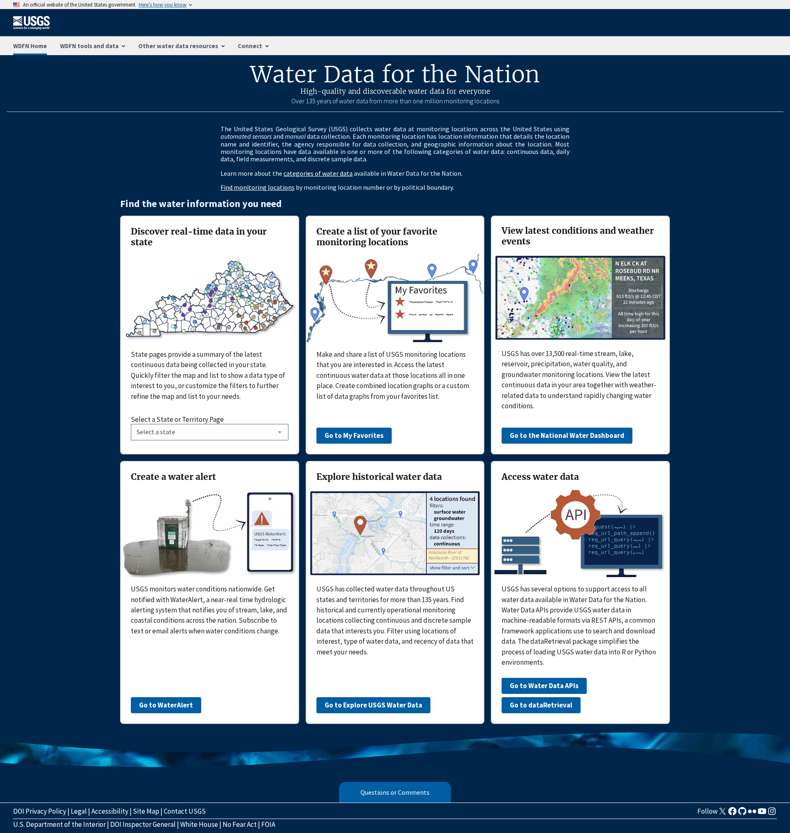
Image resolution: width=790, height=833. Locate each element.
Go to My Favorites (354, 435)
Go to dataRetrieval (541, 705)
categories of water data (318, 173)
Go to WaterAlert (166, 705)
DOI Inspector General (143, 824)
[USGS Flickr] (752, 813)
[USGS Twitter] (722, 813)
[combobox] (209, 432)
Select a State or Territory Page (177, 419)
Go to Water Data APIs (544, 685)
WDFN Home (30, 46)
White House (199, 824)
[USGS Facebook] (732, 813)
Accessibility (109, 811)
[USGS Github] (742, 813)
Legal (79, 811)
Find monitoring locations (258, 187)
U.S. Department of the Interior (59, 824)
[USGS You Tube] (762, 813)
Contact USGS (185, 811)
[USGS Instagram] (772, 813)
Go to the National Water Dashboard (567, 435)
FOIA (268, 824)
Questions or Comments (395, 792)
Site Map (146, 811)
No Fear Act (240, 824)
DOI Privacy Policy (39, 811)
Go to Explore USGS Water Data (373, 705)
